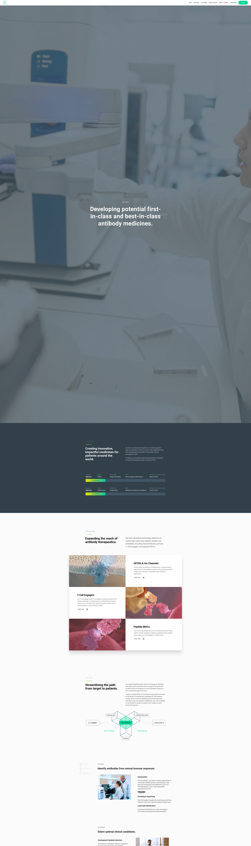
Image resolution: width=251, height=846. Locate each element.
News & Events (223, 2)
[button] (139, 577)
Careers (243, 2)
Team (190, 2)
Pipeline (196, 2)
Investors (233, 2)
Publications (213, 2)
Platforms (204, 2)
